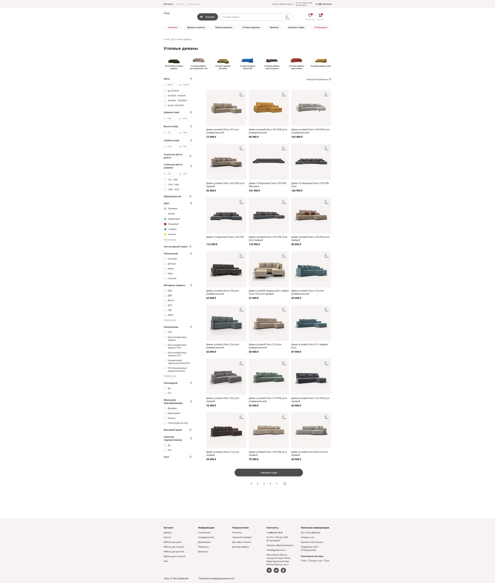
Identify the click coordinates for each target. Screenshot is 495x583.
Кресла (167, 537)
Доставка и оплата (241, 542)
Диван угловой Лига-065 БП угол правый (309, 453)
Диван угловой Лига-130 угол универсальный (222, 292)
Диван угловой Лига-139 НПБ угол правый (310, 238)
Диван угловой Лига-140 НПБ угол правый (225, 185)
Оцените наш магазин (312, 542)
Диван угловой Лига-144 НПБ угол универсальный (310, 131)
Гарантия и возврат (242, 537)
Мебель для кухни (173, 542)
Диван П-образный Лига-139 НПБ (225, 236)
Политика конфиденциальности (216, 578)
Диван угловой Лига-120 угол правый (222, 400)
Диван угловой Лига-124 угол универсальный (222, 346)
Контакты (180, 4)
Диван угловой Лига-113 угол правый (222, 453)
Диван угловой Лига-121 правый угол (309, 346)
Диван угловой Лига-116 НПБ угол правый (310, 400)
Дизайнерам (204, 542)
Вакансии (203, 551)
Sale (166, 561)
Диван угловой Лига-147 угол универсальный (222, 131)
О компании (204, 532)
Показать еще (170, 239)
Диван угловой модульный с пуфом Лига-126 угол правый (269, 292)
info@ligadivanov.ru (276, 550)
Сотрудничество (193, 4)
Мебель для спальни (174, 546)
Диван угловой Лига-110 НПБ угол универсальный (268, 400)
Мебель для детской (174, 551)
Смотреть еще (269, 472)
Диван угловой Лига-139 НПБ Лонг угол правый (268, 238)
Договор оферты (240, 546)
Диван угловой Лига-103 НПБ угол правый (268, 453)
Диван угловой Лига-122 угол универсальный (265, 346)
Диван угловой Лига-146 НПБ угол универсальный (268, 131)
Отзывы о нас (307, 537)
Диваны (168, 532)
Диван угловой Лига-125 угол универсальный (307, 292)
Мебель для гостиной (174, 556)
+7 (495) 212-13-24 (323, 4)
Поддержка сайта (309, 546)
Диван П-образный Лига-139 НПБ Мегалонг (267, 185)
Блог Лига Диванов (310, 532)
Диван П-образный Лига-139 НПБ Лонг (310, 185)
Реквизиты (203, 546)
